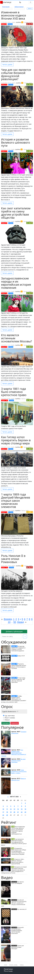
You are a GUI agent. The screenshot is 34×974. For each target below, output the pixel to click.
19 (11, 812)
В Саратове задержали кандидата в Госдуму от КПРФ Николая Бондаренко (18, 648)
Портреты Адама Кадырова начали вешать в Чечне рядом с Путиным (18, 666)
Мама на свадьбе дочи (18, 779)
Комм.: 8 (4, 24)
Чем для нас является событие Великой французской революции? (16, 74)
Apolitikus (18, 22)
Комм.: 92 (4, 449)
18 (7, 812)
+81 (30, 400)
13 (14, 809)
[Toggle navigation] (30, 2)
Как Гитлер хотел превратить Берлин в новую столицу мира (16, 440)
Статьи (10, 24)
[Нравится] (27, 23)
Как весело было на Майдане (17, 882)
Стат (5, 965)
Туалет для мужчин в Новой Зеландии (17, 947)
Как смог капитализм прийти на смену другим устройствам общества (15, 213)
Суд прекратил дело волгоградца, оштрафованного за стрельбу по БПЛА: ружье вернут (14, 842)
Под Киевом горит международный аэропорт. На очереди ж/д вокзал (13, 753)
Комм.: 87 (4, 223)
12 (11, 809)
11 (7, 809)
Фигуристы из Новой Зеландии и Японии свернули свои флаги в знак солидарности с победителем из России (14, 870)
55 (14, 622)
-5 (29, 24)
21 (18, 812)
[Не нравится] (31, 23)
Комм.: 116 (4, 567)
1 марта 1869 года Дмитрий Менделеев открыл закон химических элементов (15, 500)
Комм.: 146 (4, 400)
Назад (20, 622)
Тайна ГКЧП (21, 656)
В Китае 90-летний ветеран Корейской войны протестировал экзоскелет (17, 930)
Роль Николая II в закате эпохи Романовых (13, 559)
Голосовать (5, 723)
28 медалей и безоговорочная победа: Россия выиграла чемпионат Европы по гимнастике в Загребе (18, 851)
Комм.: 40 (4, 347)
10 (3, 809)
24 (3, 815)
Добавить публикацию (14, 631)
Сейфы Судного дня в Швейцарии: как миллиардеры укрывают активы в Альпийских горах (13, 699)
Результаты (14, 723)
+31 (30, 293)
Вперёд (8, 619)
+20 (30, 448)
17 (3, 812)
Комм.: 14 (4, 512)
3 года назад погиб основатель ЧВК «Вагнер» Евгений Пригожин (18, 680)
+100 (29, 512)
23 (25, 812)
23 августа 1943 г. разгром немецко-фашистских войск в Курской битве (17, 861)
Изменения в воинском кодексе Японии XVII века (13, 15)
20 (14, 812)
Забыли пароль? (19, 7)
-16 (29, 567)
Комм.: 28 (4, 293)
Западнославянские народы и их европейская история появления (16, 283)
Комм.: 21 (4, 151)
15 (21, 809)
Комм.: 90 (4, 84)
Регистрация (5, 7)
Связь (22, 965)
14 (18, 809)
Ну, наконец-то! (22, 909)
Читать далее (7, 65)
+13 (30, 223)
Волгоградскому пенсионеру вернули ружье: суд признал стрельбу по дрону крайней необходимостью (18, 830)
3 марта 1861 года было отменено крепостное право (13, 392)
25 (7, 815)
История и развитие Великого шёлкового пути (15, 142)
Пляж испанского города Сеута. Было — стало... (19, 771)
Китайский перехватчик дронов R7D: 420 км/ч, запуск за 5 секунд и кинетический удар (13, 903)
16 (25, 809)
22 (21, 812)
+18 (30, 151)
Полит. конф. (13, 965)
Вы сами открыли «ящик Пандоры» (18, 760)
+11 (30, 84)
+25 (30, 346)
